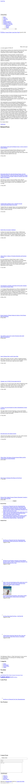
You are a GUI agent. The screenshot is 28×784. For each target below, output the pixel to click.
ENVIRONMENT (7, 21)
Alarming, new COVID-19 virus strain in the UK (11, 381)
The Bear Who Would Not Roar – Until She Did (13, 517)
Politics (4, 20)
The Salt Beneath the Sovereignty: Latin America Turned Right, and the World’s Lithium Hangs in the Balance (15, 516)
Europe (21, 675)
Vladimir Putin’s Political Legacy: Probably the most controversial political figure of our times (11, 204)
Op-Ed (11, 677)
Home (4, 17)
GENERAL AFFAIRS (8, 24)
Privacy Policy (6, 779)
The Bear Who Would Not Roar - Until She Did (13, 616)
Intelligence (8, 25)
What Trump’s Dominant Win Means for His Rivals (11, 478)
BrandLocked (9, 781)
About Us (5, 18)
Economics (3, 32)
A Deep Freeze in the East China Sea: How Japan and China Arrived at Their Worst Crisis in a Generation (14, 636)
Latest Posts (14, 32)
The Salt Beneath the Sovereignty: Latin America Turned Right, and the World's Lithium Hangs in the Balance (15, 596)
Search (14, 500)
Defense (7, 26)
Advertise (5, 778)
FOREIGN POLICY (7, 22)
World (18, 32)
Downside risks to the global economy (8, 433)
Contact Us (5, 19)
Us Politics (15, 677)
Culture (7, 27)
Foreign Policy (6, 666)
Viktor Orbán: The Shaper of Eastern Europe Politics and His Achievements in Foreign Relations (13, 458)
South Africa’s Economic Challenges (8, 229)
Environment (5, 665)
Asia (1, 675)
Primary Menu (3, 14)
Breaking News (6, 675)
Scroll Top (3, 1)
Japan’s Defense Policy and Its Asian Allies (9, 356)
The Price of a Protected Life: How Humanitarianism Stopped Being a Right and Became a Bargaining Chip (14, 507)
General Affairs (8, 32)
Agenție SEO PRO (20, 781)
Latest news (3, 124)
